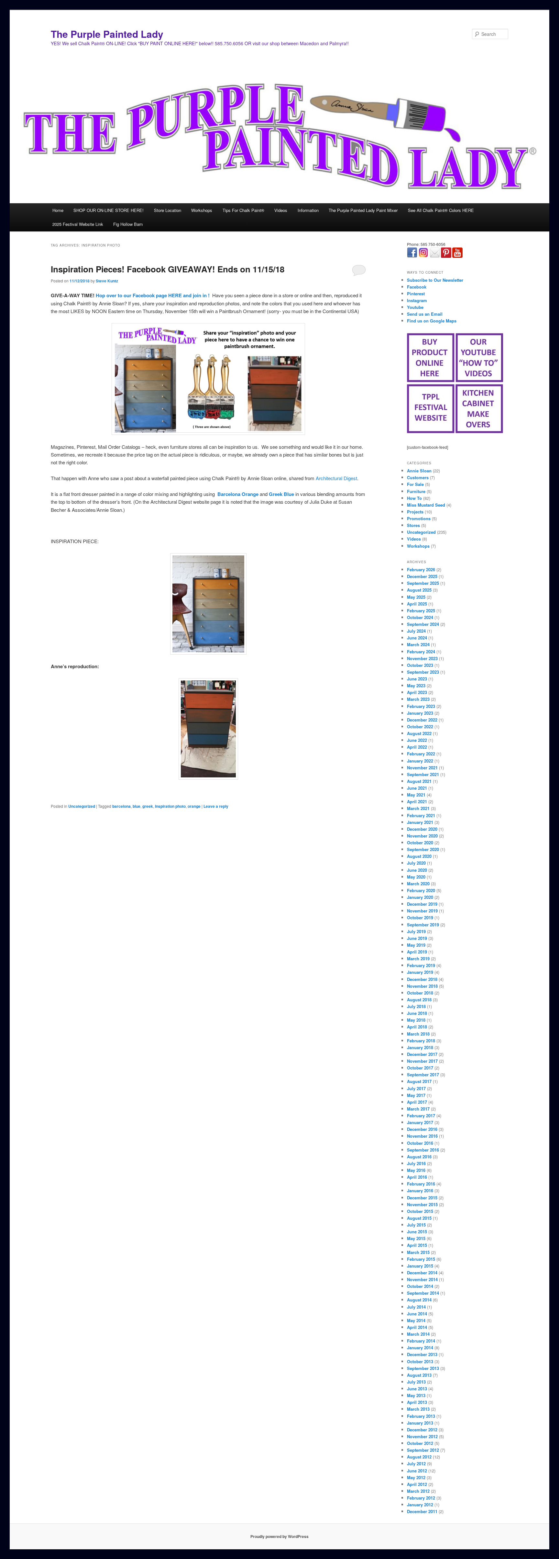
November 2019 (422, 911)
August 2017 (419, 1081)
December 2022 (422, 720)
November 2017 (422, 1061)
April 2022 (417, 747)
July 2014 (416, 1307)
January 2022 (420, 761)
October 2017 (420, 1068)
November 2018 (422, 986)
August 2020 (419, 856)
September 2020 (423, 849)
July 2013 (416, 1382)
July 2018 (416, 1006)
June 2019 (417, 938)
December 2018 (422, 979)
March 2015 (418, 1252)
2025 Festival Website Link (77, 224)
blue (136, 806)
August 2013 (419, 1375)
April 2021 (417, 801)
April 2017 (417, 1102)
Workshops (201, 210)
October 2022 (420, 726)
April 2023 (417, 692)
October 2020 (420, 842)
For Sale (415, 484)
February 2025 (421, 610)
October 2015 (420, 1211)
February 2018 (421, 1041)
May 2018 (416, 1020)
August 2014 (419, 1300)
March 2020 (418, 883)
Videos (280, 210)
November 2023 (422, 658)
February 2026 (421, 569)
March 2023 (418, 699)
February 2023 (421, 706)
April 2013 (417, 1402)
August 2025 (419, 590)
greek (147, 806)
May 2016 (416, 1170)
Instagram (417, 300)
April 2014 (417, 1327)
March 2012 (418, 1491)
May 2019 (416, 945)
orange (194, 806)
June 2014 (417, 1314)
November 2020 (422, 836)
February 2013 (421, 1416)
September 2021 (423, 774)
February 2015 (421, 1259)
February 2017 (421, 1115)
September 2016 (423, 1150)
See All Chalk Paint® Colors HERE (441, 210)
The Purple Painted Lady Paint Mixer (363, 210)
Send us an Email (425, 314)
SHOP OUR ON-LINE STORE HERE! (108, 210)
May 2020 (416, 877)
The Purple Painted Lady (107, 34)
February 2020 (421, 890)
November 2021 (422, 767)
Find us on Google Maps (431, 321)
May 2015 (416, 1238)
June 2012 (417, 1471)
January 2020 (420, 897)
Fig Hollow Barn (128, 224)
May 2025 (416, 597)
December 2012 (422, 1430)
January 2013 (420, 1423)
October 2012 (420, 1443)
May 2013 (416, 1395)
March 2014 (418, 1334)
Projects (415, 512)
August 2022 (419, 733)
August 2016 (419, 1156)
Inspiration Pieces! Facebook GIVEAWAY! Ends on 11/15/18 (167, 269)
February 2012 (421, 1498)
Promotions (419, 518)
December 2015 (422, 1198)
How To (414, 498)
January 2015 (420, 1266)
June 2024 (417, 638)
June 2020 (417, 870)
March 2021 (418, 808)
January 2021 (420, 822)
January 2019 (420, 972)
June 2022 (417, 740)
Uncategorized (81, 806)
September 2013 (423, 1368)
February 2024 (421, 651)
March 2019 (418, 958)
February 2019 (421, 965)
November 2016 (422, 1136)
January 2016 (420, 1190)
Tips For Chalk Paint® (243, 210)
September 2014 (423, 1293)
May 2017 (416, 1095)
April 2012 (417, 1484)
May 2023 (416, 685)
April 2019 (417, 952)
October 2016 (420, 1143)
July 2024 (416, 631)
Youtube (415, 307)
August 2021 (419, 781)
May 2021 (416, 795)
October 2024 (420, 617)
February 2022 (421, 754)
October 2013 (420, 1361)
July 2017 (416, 1088)
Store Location (167, 210)
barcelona (121, 806)
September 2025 (423, 583)
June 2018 (417, 1013)
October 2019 (420, 917)
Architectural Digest (336, 478)
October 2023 (420, 665)
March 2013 (418, 1409)
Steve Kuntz (107, 281)
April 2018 (417, 1027)
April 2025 (417, 604)
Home (57, 210)
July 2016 (416, 1163)
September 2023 (423, 672)
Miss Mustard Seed (426, 505)
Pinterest (416, 293)
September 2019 (423, 925)
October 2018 (420, 993)
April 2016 (417, 1177)
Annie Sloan (419, 471)
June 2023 (417, 679)
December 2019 (422, 904)
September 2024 (423, 624)
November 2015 (422, 1204)
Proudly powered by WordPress (279, 1536)
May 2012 (416, 1477)
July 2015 (416, 1225)
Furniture (416, 491)
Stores (413, 525)
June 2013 (417, 1388)
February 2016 (421, 1184)
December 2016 (422, 1129)
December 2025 (422, 576)
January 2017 (420, 1122)
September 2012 (423, 1450)
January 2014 (420, 1347)
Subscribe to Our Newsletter (435, 280)
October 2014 (420, 1286)
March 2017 (418, 1109)
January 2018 (420, 1047)
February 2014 (421, 1341)
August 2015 (419, 1218)
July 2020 (416, 863)
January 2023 (420, 713)
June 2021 (417, 788)
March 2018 (418, 1034)
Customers (418, 477)
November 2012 (422, 1436)
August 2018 (419, 999)
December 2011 (422, 1511)
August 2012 (419, 1457)
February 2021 (421, 815)
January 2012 (420, 1504)
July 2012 (416, 1463)
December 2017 (422, 1054)
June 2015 (417, 1231)
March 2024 (418, 644)
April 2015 (417, 1245)
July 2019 (416, 931)
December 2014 (422, 1272)
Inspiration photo (170, 806)
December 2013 (422, 1354)
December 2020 (422, 829)
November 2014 (422, 1279)
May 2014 (416, 1320)
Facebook (416, 287)
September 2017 (423, 1074)
